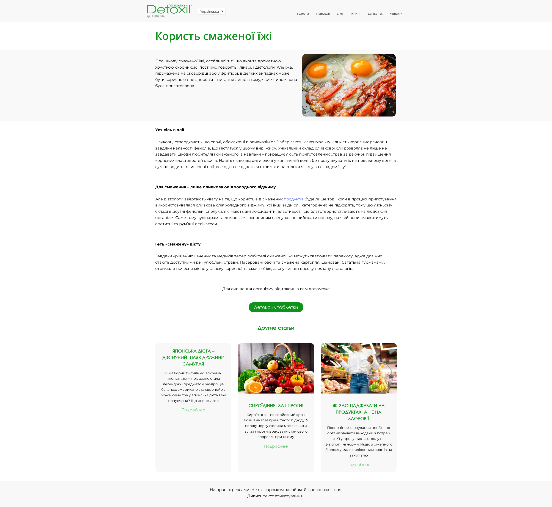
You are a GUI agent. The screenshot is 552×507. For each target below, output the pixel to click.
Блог (340, 14)
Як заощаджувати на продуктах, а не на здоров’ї (358, 412)
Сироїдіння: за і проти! (276, 405)
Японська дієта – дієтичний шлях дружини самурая (193, 357)
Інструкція (323, 14)
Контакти (396, 14)
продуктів (294, 199)
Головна (303, 14)
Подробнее (193, 409)
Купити (355, 14)
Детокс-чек (375, 14)
